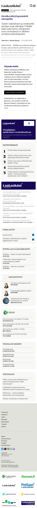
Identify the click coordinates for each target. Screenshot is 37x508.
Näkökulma (5, 10)
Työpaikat (4, 424)
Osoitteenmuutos (6, 439)
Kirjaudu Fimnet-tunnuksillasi (15, 92)
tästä (6, 108)
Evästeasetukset (5, 445)
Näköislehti (4, 419)
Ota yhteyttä (4, 412)
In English (3, 443)
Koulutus (3, 426)
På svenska (4, 441)
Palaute (3, 436)
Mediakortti (4, 414)
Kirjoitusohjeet (5, 422)
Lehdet (3, 417)
